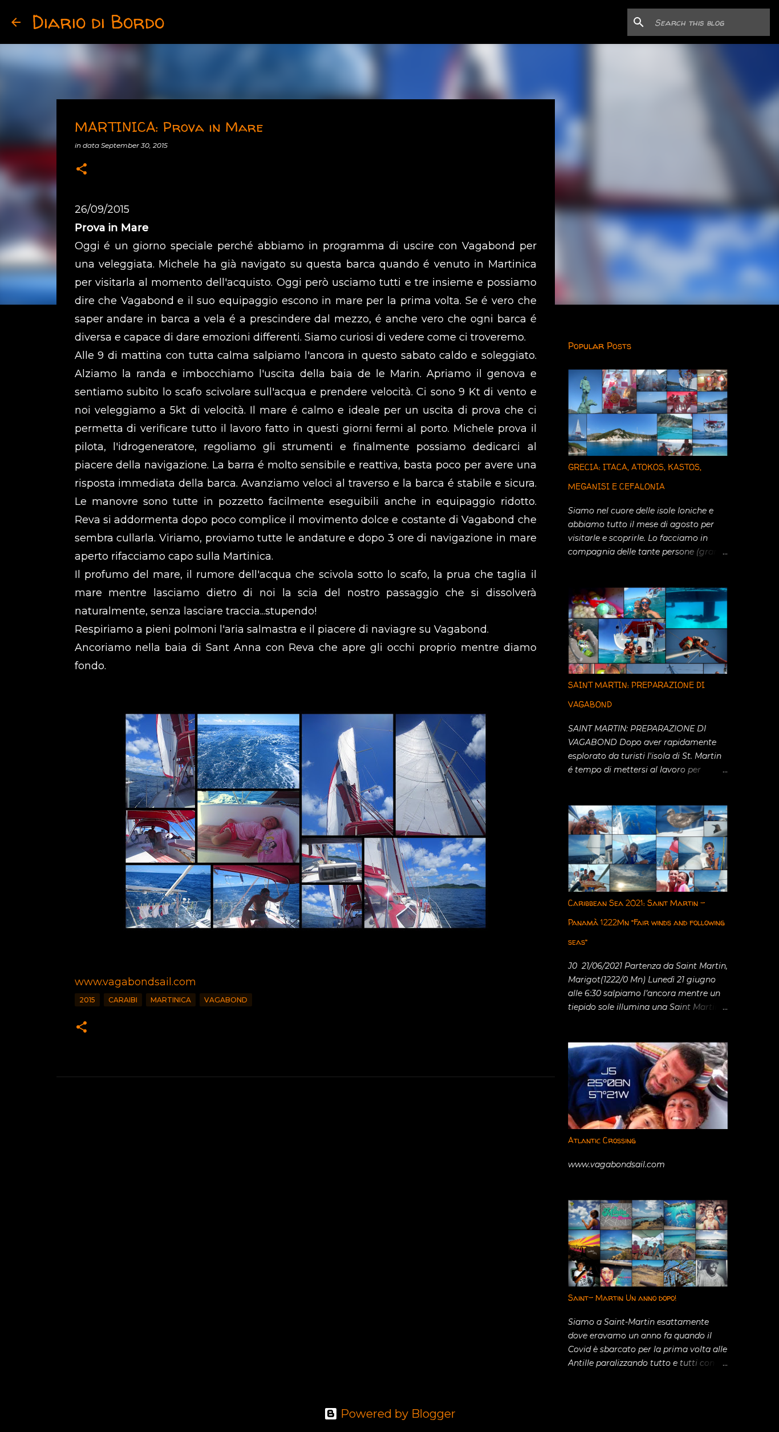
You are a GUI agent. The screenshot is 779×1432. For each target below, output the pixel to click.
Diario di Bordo (98, 21)
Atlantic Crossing (602, 1140)
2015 (87, 1000)
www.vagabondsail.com (135, 982)
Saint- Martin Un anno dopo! (622, 1297)
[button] (81, 169)
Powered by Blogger (397, 1414)
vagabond (226, 1000)
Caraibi (122, 1000)
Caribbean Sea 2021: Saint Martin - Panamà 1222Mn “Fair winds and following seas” (646, 922)
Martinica (171, 1000)
